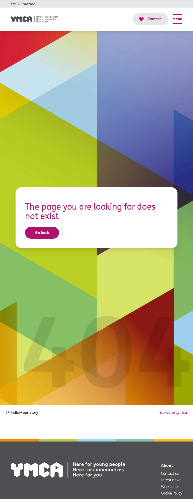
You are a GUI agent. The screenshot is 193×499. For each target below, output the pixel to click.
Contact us (170, 473)
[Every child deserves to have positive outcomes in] (145, 428)
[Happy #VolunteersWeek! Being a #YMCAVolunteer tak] (113, 428)
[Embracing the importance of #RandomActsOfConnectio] (15, 428)
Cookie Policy (171, 493)
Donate (155, 19)
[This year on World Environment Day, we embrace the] (80, 428)
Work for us (170, 486)
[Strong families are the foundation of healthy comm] (178, 428)
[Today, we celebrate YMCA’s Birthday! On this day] (47, 428)
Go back (42, 232)
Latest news (171, 480)
